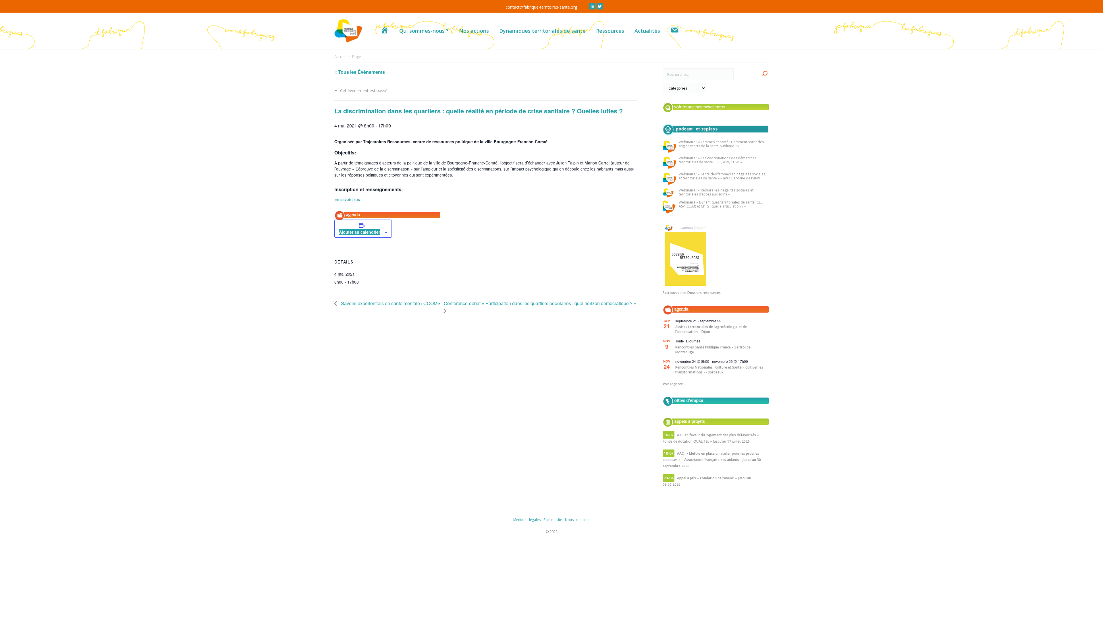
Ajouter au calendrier (359, 232)
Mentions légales (527, 519)
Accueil (340, 56)
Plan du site (552, 519)
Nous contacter (577, 519)
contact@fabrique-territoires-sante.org (541, 7)
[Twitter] (600, 6)
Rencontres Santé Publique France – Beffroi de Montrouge (713, 349)
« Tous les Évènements (359, 72)
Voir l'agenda (673, 383)
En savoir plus (347, 199)
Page (356, 56)
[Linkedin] (592, 6)
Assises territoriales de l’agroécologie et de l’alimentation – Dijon (711, 329)
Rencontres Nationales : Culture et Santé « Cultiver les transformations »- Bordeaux (719, 370)
